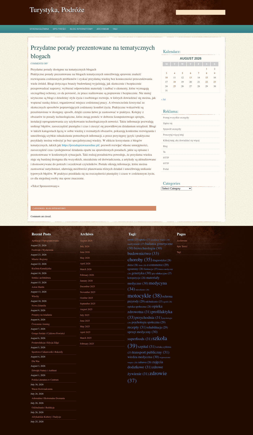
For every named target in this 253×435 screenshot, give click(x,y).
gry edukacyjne (162, 273)
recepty (136, 326)
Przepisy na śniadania (42, 314)
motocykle (144, 295)
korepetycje (136, 278)
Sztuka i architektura (41, 277)
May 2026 (85, 257)
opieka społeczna (139, 306)
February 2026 (87, 274)
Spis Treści (59, 29)
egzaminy (135, 269)
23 (214, 81)
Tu (164, 151)
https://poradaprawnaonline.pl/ (80, 145)
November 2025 (87, 292)
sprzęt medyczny (142, 331)
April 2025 (85, 332)
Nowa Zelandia (39, 305)
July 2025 (84, 314)
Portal (166, 168)
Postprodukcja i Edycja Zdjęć (45, 342)
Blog (165, 146)
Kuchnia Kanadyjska (41, 268)
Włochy (35, 296)
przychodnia (148, 317)
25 (174, 86)
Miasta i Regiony (40, 259)
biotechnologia (148, 248)
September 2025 (87, 303)
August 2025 (86, 309)
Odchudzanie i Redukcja (43, 407)
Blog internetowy (81, 29)
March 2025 (86, 337)
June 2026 (85, 252)
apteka (144, 239)
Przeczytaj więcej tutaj (173, 134)
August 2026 (86, 240)
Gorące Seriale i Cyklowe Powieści (48, 333)
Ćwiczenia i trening (41, 324)
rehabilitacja (157, 327)
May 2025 (85, 326)
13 (190, 77)
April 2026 (85, 263)
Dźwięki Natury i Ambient (44, 370)
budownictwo (143, 253)
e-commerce (158, 265)
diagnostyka (162, 260)
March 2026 (86, 269)
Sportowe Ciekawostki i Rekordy (47, 351)
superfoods (139, 338)
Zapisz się (167, 123)
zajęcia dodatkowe (145, 364)
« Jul (163, 99)
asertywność (135, 244)
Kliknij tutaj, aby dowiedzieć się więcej (181, 140)
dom (142, 265)
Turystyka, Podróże (57, 9)
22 (206, 81)
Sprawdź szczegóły (172, 128)
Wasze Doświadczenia (42, 388)
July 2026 (84, 246)
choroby (139, 259)
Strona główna (39, 29)
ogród (167, 301)
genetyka (141, 273)
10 (166, 77)
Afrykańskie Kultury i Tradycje (46, 416)
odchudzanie (153, 301)
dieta (132, 265)
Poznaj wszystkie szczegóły (176, 117)
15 (206, 77)
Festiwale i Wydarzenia (42, 249)
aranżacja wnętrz (160, 239)
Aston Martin (38, 286)
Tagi (115, 29)
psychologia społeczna (148, 322)
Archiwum (103, 29)
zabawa (145, 362)
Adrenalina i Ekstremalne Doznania (48, 398)
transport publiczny (150, 352)
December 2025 (87, 286)
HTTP (166, 157)
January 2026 (86, 280)
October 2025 (86, 297)
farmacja (151, 269)
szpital (146, 346)
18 (174, 81)
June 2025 (85, 320)
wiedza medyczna (143, 357)
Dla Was (36, 361)
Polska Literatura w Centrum (45, 379)
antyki (132, 239)
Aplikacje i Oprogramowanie (45, 240)
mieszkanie (142, 289)
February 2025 (87, 343)
